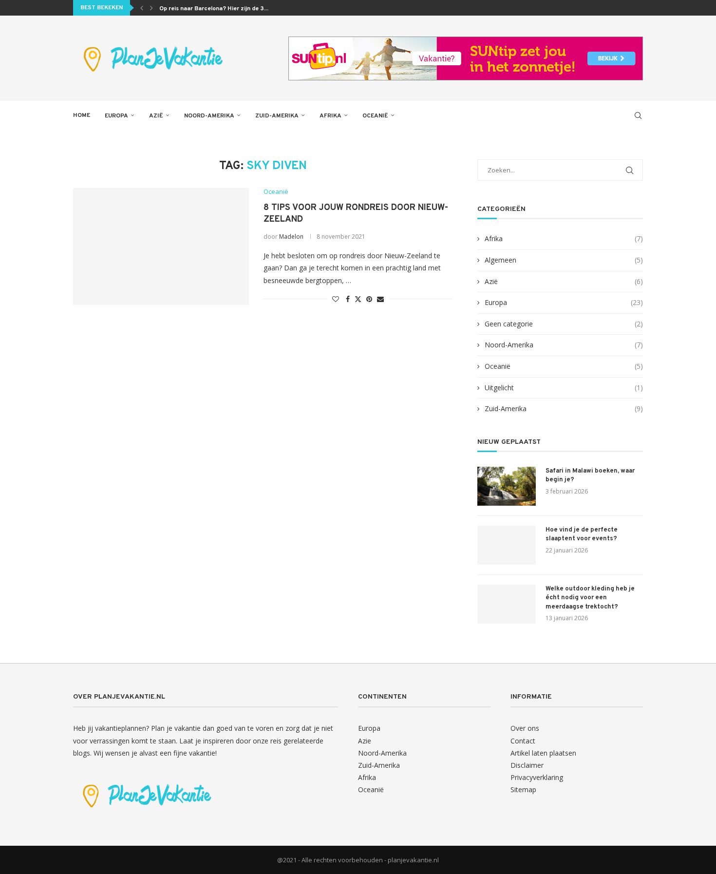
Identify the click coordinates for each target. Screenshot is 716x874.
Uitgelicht (564, 387)
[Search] (638, 115)
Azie (364, 740)
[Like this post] (335, 299)
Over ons (524, 728)
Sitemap (523, 789)
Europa (116, 116)
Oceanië (375, 116)
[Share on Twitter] (358, 299)
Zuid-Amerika (277, 116)
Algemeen (564, 260)
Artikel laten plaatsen (543, 753)
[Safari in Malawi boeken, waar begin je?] (506, 486)
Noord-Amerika (209, 116)
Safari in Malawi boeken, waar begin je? (590, 475)
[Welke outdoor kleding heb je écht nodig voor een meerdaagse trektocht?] (506, 604)
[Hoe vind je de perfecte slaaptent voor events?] (506, 545)
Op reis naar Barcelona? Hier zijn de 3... (213, 9)
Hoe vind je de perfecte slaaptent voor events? (582, 534)
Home (81, 115)
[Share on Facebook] (348, 299)
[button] (142, 8)
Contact (522, 740)
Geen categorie (564, 323)
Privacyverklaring (536, 777)
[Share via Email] (380, 299)
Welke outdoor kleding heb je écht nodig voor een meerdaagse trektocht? (590, 597)
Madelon (291, 236)
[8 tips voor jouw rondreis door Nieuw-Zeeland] (161, 246)
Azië (156, 116)
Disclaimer (527, 765)
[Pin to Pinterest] (369, 299)
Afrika (330, 116)
